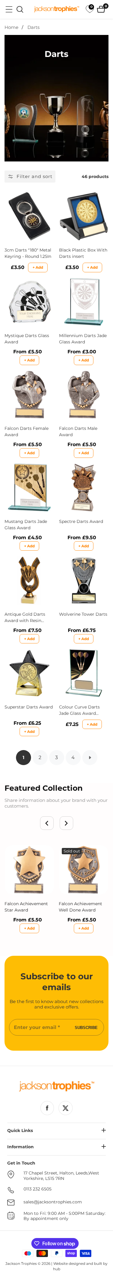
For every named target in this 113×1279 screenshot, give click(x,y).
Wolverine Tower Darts (83, 614)
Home (11, 27)
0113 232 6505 (38, 1189)
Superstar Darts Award (29, 707)
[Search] (20, 9)
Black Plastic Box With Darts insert (83, 253)
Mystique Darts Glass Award (27, 339)
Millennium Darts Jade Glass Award (83, 339)
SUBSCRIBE (86, 1027)
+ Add (38, 267)
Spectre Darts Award (81, 521)
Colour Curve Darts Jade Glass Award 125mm (79, 710)
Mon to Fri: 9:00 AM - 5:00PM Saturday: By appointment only (64, 1216)
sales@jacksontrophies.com (53, 1202)
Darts (33, 27)
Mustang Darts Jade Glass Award (26, 524)
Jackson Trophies (21, 1263)
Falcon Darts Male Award (78, 431)
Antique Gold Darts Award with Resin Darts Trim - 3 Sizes (25, 617)
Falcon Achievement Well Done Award (80, 907)
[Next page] (89, 757)
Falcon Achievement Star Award (26, 907)
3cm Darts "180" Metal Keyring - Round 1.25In (28, 253)
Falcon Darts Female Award (27, 431)
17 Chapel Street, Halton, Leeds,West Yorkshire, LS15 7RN (61, 1176)
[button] (47, 823)
